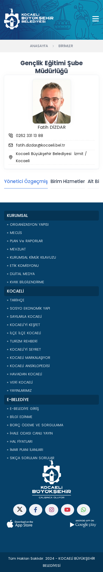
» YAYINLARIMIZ (19, 390)
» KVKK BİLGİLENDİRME (25, 282)
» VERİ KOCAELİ (20, 382)
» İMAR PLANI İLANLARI (25, 449)
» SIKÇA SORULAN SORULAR (30, 458)
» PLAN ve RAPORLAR (25, 241)
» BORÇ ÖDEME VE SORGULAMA (35, 425)
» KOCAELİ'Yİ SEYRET (24, 349)
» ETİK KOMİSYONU (23, 265)
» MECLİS (14, 232)
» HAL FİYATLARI (19, 441)
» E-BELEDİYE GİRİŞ (23, 408)
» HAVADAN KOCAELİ (24, 374)
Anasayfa (39, 45)
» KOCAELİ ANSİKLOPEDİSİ (28, 365)
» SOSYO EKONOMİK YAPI (28, 308)
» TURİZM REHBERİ (22, 341)
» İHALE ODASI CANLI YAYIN (30, 433)
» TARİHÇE (15, 300)
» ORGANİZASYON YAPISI (28, 224)
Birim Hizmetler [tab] (68, 181)
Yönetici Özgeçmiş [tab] (26, 181)
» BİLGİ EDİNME (19, 416)
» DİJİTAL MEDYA (21, 273)
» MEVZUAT (16, 249)
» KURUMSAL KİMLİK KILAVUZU (31, 257)
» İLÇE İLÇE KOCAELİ (24, 333)
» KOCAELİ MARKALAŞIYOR (28, 357)
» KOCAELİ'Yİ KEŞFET (23, 324)
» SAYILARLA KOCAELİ (24, 316)
